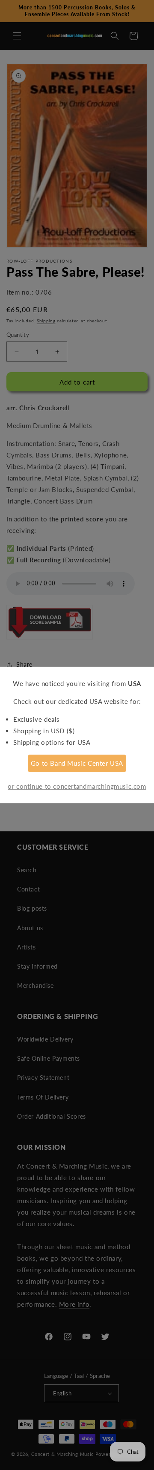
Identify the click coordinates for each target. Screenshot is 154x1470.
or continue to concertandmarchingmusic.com (77, 786)
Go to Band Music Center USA (77, 763)
